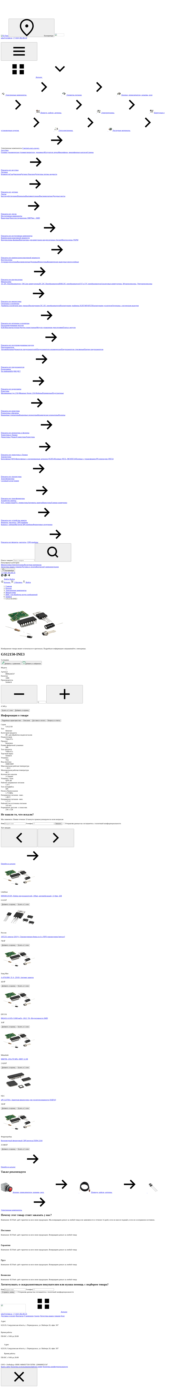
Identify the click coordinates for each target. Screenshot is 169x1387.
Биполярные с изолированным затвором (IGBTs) (35, 459)
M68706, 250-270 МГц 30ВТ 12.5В (14, 1059)
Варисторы (46, 503)
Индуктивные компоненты (11, 216)
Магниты (18, 525)
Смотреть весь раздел (31, 148)
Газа (11, 174)
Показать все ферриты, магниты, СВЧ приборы (19, 542)
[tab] (31, 95)
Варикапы (21, 196)
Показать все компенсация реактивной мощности (20, 258)
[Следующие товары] (56, 838)
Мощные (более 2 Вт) (27, 393)
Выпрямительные (32, 196)
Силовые (4, 481)
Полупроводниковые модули (12, 325)
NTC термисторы (8, 503)
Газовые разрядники (59, 503)
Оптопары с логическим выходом (125, 306)
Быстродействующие (9, 196)
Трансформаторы (7, 479)
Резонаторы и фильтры (10, 413)
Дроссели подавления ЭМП (20, 218)
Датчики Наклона (28, 174)
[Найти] (53, 552)
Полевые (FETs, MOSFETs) (65, 459)
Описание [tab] (26, 720)
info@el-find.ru (6, 38)
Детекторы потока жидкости (46, 174)
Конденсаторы (6, 260)
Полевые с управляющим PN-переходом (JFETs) (95, 459)
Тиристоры (30, 437)
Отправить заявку (8, 1292)
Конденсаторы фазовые (10, 240)
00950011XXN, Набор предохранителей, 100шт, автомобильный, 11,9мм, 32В (31, 896)
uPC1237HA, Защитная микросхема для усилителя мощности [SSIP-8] (28, 1100)
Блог (63, 1316)
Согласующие (13, 481)
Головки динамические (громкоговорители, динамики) (22, 152)
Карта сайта (5, 1367)
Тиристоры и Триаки (9, 435)
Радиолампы (6, 369)
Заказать (58, 824)
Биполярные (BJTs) (8, 459)
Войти (12, 579)
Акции (56, 567)
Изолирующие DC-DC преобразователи (44, 306)
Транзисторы (6, 457)
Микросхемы (6, 282)
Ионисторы (42, 262)
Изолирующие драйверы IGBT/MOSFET (76, 306)
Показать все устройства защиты (14, 520)
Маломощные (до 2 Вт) (10, 393)
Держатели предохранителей (25, 349)
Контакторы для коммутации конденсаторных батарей (40, 240)
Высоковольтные (46, 196)
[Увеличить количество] (64, 694)
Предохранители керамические (49, 349)
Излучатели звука (51, 152)
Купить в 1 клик (7, 710)
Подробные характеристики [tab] (11, 720)
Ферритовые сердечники (42, 525)
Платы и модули (69, 327)
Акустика (5, 150)
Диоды (3, 194)
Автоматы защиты (35, 503)
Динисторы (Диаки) (9, 437)
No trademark (6, 371)
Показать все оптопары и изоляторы (15, 323)
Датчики (4, 172)
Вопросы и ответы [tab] (54, 720)
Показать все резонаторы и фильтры (15, 433)
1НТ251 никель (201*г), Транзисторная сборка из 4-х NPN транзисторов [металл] (33, 937)
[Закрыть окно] (19, 1377)
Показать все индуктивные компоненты (16, 236)
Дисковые (34, 262)
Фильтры (61, 415)
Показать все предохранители (12, 367)
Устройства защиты (8, 501)
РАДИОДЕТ (16, 371)
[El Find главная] (5, 36)
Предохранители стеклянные (72, 349)
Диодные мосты (59, 196)
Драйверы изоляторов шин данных (15, 306)
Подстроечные (58, 393)
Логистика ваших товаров (11, 567)
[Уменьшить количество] (19, 694)
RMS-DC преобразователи (69, 284)
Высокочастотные (12, 327)
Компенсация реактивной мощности (15, 238)
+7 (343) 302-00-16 (20, 38)
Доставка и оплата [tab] (38, 720)
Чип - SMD (35, 218)
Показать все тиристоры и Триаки (14, 455)
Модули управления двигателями (49, 327)
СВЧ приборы (27, 525)
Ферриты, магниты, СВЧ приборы (14, 522)
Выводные (5, 218)
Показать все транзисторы (11, 477)
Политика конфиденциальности (55, 1367)
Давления (17, 174)
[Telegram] (8, 41)
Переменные (47, 393)
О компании (48, 567)
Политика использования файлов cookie (26, 1367)
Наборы (39, 393)
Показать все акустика (10, 170)
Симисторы (21, 437)
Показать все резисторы (10, 411)
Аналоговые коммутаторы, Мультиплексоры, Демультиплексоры (126, 284)
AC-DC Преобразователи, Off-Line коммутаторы (20, 284)
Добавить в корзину (22, 710)
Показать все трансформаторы (13, 498)
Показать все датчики (9, 192)
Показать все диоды (9, 214)
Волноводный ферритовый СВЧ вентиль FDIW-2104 (21, 1141)
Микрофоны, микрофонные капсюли (72, 152)
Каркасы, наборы (7, 525)
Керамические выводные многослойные (63, 262)
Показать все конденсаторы (12, 280)
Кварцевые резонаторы (28, 415)
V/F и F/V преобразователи (90, 284)
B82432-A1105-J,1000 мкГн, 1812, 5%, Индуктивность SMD (24, 1018)
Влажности (5, 174)
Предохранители (7, 347)
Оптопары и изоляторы (10, 304)
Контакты (40, 567)
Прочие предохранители (93, 349)
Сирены (90, 152)
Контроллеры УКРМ (70, 240)
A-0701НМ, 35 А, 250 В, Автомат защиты (17, 977)
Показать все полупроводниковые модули (17, 345)
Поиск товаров (7, 560)
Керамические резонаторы (47, 415)
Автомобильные (7, 349)
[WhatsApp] (5, 41)
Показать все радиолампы (11, 389)
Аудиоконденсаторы (9, 262)
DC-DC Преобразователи (49, 284)
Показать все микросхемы (11, 301)
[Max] (2, 41)
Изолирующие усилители (102, 306)
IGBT (3, 327)
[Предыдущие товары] (19, 838)
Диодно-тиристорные (27, 327)
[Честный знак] (59, 36)
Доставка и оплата (28, 567)
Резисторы (5, 391)
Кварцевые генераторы (10, 415)
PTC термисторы (21, 503)
